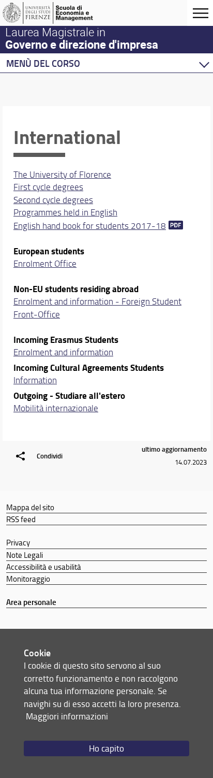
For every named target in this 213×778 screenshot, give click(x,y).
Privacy (18, 542)
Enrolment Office (45, 263)
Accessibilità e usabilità (43, 566)
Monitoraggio (28, 578)
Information (35, 380)
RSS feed (21, 519)
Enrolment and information (63, 352)
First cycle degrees (48, 187)
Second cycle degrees (53, 200)
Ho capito (106, 748)
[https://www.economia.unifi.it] (58, 13)
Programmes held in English (65, 212)
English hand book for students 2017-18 (89, 226)
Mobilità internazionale (55, 408)
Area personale (31, 602)
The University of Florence (62, 174)
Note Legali (24, 554)
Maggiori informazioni (67, 716)
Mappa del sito (30, 507)
